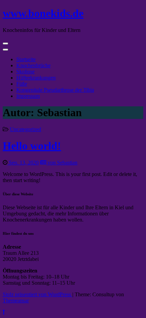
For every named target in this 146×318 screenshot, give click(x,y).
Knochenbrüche (33, 65)
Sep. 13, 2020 (23, 162)
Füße (21, 84)
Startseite (26, 59)
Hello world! (32, 146)
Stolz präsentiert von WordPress (37, 294)
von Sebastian (61, 162)
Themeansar (16, 300)
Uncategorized (25, 129)
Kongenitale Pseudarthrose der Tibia (55, 90)
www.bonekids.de (43, 13)
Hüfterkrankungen (36, 78)
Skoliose (25, 71)
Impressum (28, 96)
